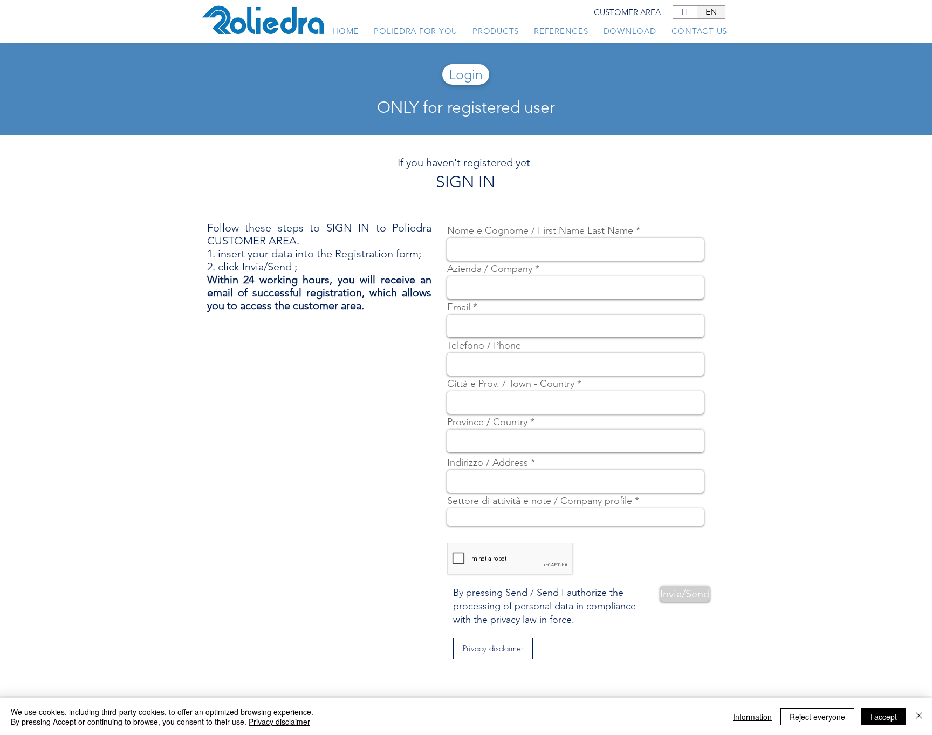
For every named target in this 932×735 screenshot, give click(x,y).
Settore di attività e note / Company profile (539, 501)
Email (458, 307)
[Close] (919, 716)
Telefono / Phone (484, 345)
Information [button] (752, 716)
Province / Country (487, 422)
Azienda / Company (489, 269)
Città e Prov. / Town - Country (510, 384)
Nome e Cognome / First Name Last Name (540, 230)
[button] (493, 648)
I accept (883, 716)
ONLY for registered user (466, 107)
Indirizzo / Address (487, 462)
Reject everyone (817, 716)
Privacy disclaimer (279, 721)
